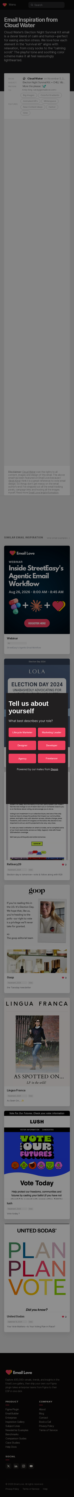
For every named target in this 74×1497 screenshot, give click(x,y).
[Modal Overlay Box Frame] (37, 748)
